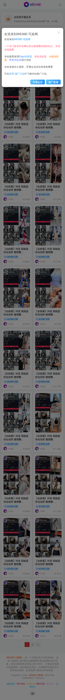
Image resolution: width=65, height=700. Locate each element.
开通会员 (37, 82)
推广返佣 (53, 82)
